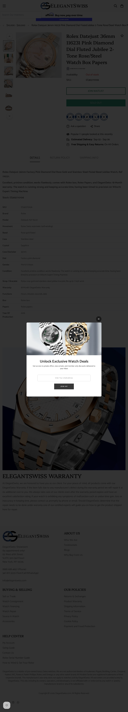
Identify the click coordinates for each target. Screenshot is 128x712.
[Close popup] (98, 319)
